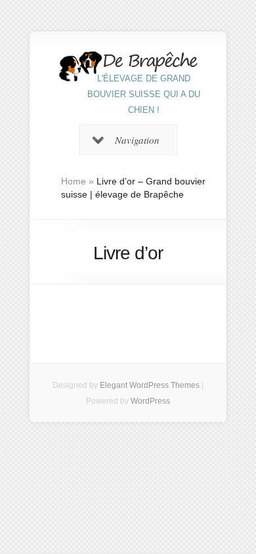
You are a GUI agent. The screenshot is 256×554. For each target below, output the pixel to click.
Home (73, 181)
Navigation (137, 139)
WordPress (150, 401)
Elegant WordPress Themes (150, 385)
